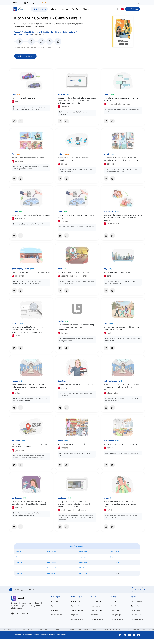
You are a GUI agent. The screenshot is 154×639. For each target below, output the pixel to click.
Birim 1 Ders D (114, 551)
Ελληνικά (118, 629)
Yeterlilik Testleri (77, 610)
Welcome (18, 551)
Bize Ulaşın (55, 610)
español (2, 629)
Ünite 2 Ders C (83, 557)
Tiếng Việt (40, 629)
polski (112, 629)
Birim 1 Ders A (51, 551)
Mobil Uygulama (32, 3)
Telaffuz (134, 597)
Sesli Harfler (135, 606)
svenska (144, 629)
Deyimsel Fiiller (96, 610)
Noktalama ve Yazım (117, 606)
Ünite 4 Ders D (114, 568)
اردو (125, 629)
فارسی (64, 629)
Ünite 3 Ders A (20, 562)
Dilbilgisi (114, 597)
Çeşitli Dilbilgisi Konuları (117, 610)
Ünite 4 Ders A (20, 568)
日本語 (94, 629)
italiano (16, 629)
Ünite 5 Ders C (83, 573)
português (87, 629)
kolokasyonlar (96, 606)
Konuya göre (75, 606)
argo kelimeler (96, 602)
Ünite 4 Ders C (83, 568)
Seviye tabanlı (76, 602)
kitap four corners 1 (22, 34)
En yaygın (74, 615)
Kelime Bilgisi (28, 32)
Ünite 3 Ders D (114, 562)
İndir (139, 589)
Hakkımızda (55, 606)
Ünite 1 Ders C (83, 551)
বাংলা (129, 629)
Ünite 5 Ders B (51, 573)
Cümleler (114, 602)
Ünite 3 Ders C (83, 562)
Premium (48, 3)
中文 (100, 629)
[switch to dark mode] (139, 3)
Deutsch (79, 629)
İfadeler (94, 597)
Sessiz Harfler (136, 610)
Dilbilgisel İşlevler (117, 615)
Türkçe (9, 629)
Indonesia (71, 629)
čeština (151, 629)
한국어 (106, 629)
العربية (51, 629)
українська (31, 629)
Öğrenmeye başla (25, 56)
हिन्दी (46, 629)
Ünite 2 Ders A (20, 557)
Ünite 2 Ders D (114, 557)
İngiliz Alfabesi (136, 602)
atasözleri (94, 615)
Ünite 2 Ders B (51, 557)
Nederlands (136, 629)
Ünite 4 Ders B (51, 568)
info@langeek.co (21, 613)
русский (23, 629)
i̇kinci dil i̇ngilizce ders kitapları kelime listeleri (56, 32)
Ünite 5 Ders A (20, 573)
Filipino (58, 629)
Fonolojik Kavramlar (137, 615)
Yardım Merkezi (56, 615)
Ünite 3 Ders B (51, 562)
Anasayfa (18, 32)
